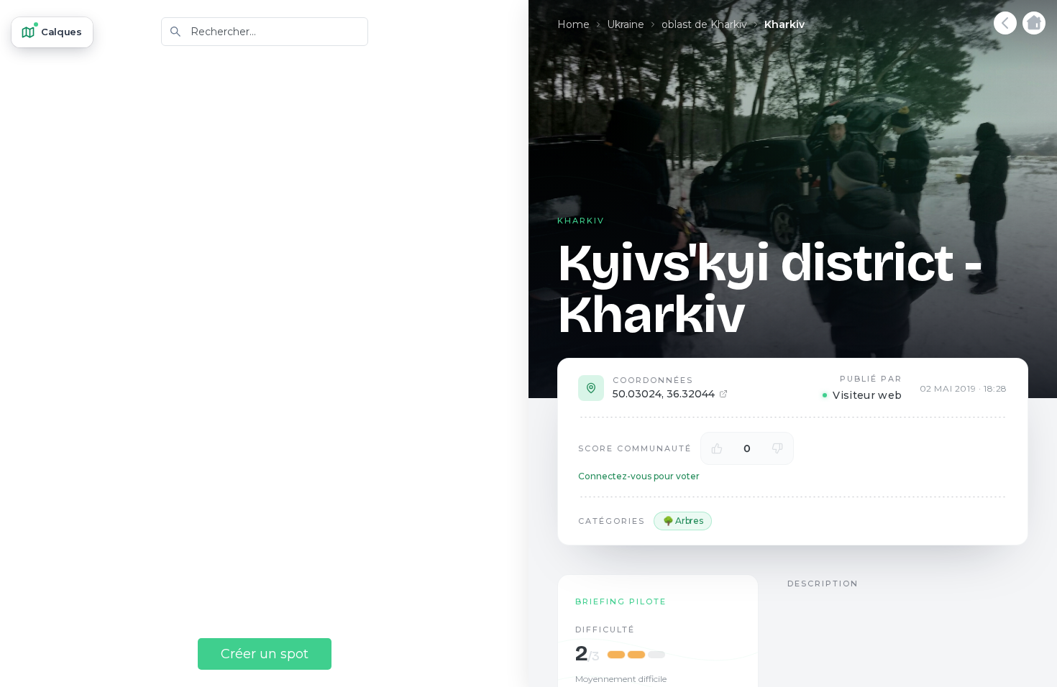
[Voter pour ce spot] (717, 448)
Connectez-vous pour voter (639, 476)
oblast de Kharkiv (704, 24)
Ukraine (625, 24)
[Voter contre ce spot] (777, 448)
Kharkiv (784, 24)
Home (573, 24)
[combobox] (264, 31)
